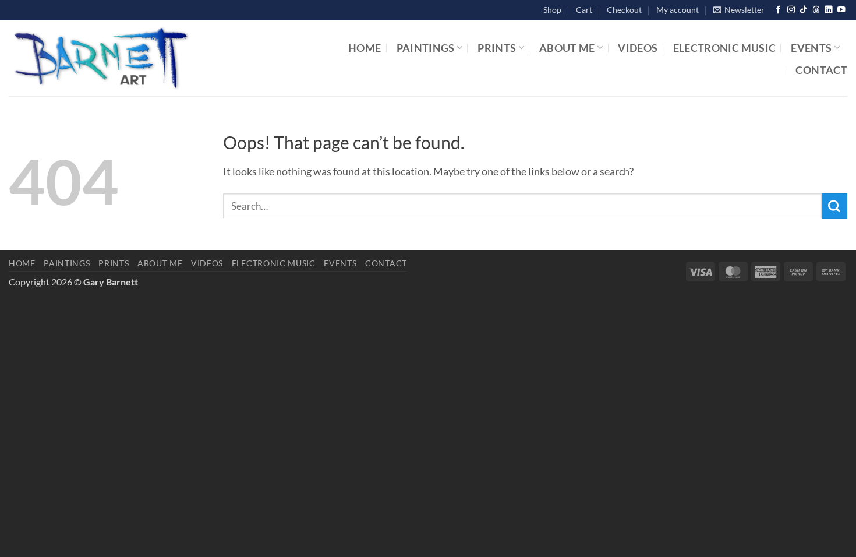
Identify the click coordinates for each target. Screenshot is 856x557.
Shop (552, 10)
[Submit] (834, 206)
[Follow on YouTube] (841, 10)
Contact (821, 70)
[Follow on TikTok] (803, 10)
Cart (584, 10)
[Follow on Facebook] (778, 10)
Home (364, 47)
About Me (567, 47)
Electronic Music (724, 47)
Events (811, 47)
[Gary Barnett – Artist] (149, 58)
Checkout (624, 10)
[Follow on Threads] (816, 10)
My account (677, 10)
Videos (637, 47)
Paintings (426, 47)
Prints (496, 47)
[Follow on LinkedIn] (828, 10)
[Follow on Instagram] (791, 10)
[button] (739, 10)
